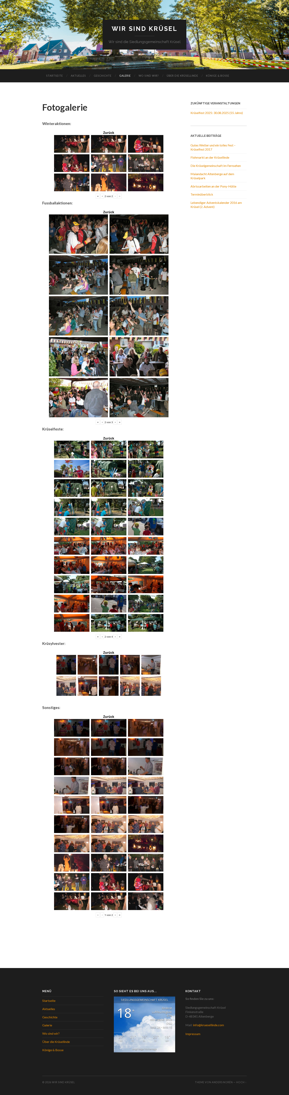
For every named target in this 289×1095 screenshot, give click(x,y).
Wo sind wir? (149, 75)
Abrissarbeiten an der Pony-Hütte (213, 186)
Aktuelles (78, 75)
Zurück (108, 132)
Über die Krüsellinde (182, 75)
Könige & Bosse (217, 75)
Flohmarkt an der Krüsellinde (210, 157)
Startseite (54, 75)
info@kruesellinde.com (208, 1025)
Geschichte (102, 75)
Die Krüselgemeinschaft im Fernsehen (216, 165)
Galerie (125, 75)
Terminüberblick (202, 194)
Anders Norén (222, 1082)
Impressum (192, 1034)
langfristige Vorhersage (144, 1048)
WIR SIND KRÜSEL (145, 28)
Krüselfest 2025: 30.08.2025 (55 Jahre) (217, 113)
